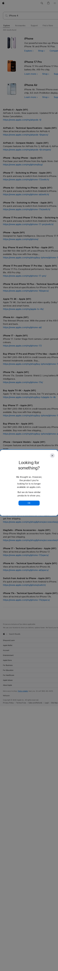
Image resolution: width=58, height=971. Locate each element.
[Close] (52, 456)
